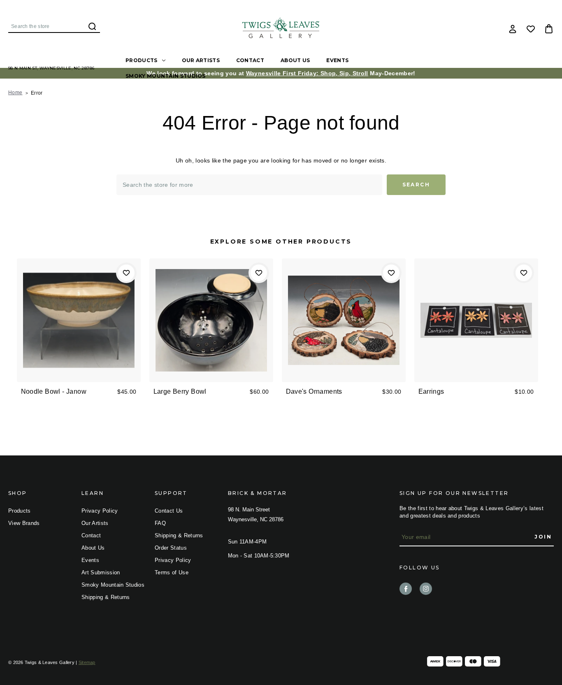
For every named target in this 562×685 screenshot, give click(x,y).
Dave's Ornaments (314, 391)
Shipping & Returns (105, 597)
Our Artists (201, 60)
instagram (426, 589)
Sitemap (87, 662)
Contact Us (169, 511)
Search (92, 26)
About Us (295, 60)
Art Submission (100, 572)
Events (337, 60)
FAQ (160, 523)
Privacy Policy (99, 511)
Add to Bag (79, 333)
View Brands (24, 523)
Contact (250, 60)
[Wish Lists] (530, 28)
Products (141, 60)
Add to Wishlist (126, 272)
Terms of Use (171, 572)
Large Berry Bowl (180, 391)
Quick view (78, 307)
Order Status (171, 548)
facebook (405, 589)
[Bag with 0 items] (548, 28)
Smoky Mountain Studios (165, 76)
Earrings (431, 391)
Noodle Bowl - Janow (54, 391)
